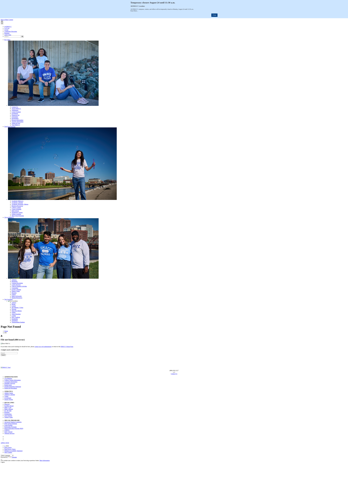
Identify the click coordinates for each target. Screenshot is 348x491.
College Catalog (16, 207)
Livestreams (7, 398)
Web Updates (8, 452)
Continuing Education (10, 31)
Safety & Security (17, 296)
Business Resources (17, 206)
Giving (6, 30)
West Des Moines (17, 311)
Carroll (14, 306)
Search (3, 355)
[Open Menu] (2, 21)
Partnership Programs (10, 427)
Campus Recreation (17, 283)
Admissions (15, 110)
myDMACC (8, 26)
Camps (6, 396)
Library (14, 294)
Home (6, 331)
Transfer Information (17, 121)
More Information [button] (45, 460)
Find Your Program (9, 126)
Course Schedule (16, 209)
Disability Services (9, 383)
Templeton (15, 320)
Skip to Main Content (7, 19)
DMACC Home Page (67, 346)
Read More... (134, 11)
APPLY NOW (5, 443)
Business (6, 33)
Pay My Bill (7, 411)
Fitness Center (16, 291)
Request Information (17, 120)
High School (15, 211)
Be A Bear (7, 40)
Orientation (15, 117)
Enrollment (15, 113)
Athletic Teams (8, 393)
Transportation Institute (18, 322)
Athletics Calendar (9, 394)
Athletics (14, 280)
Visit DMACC (16, 125)
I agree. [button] (3, 462)
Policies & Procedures (10, 388)
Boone (13, 304)
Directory (7, 404)
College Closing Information (12, 380)
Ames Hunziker (16, 314)
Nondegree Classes (17, 212)
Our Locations (8, 299)
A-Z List (6, 28)
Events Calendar (16, 289)
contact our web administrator (43, 346)
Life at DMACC (9, 217)
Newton (14, 309)
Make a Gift (7, 407)
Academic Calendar (17, 202)
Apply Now (7, 35)
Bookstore (14, 281)
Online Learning (16, 214)
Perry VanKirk (16, 317)
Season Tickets (8, 399)
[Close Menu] (2, 23)
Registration (15, 118)
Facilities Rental (9, 406)
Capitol (14, 315)
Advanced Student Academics (13, 422)
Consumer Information (10, 382)
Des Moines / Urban (17, 307)
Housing (14, 293)
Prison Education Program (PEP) (13, 428)
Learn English (8, 425)
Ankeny (14, 302)
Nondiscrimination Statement (12, 386)
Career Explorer (16, 112)
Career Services (16, 284)
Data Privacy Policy (10, 449)
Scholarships (8, 414)
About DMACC (16, 108)
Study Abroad (8, 432)
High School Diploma (10, 423)
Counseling (15, 288)
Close (214, 15)
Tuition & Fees (16, 123)
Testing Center (8, 417)
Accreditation (8, 378)
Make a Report (8, 409)
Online (13, 312)
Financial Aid (15, 115)
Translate (14, 457)
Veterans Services (9, 433)
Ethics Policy (8, 447)
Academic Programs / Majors (20, 204)
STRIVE (7, 430)
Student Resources (17, 298)
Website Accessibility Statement (13, 451)
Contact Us (15, 107)
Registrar (7, 412)
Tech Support (8, 415)
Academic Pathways (17, 201)
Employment (8, 385)
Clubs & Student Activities (19, 286)
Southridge (15, 319)
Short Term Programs (18, 216)
